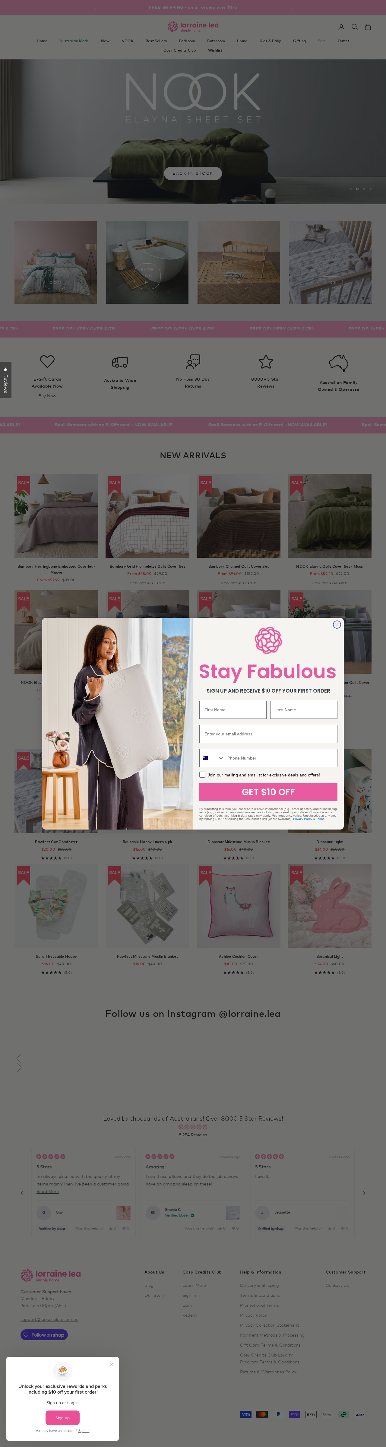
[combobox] (212, 758)
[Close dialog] (337, 624)
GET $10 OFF (268, 791)
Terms (320, 818)
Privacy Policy (302, 818)
